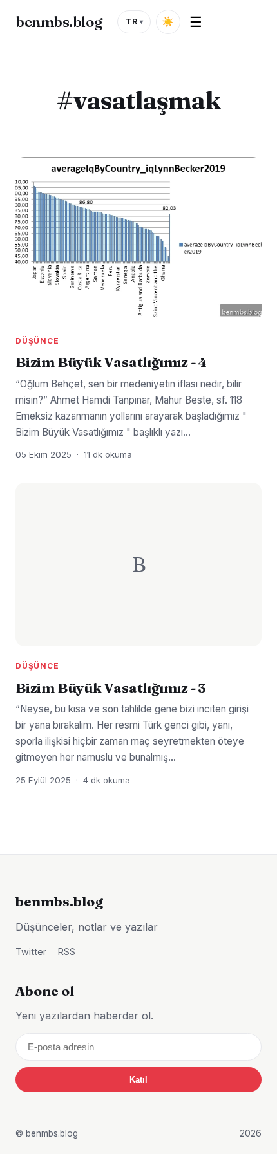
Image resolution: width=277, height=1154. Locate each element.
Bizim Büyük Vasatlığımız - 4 (111, 361)
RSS (66, 951)
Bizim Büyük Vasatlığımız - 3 (110, 687)
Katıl (138, 1079)
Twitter (30, 951)
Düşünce (37, 341)
